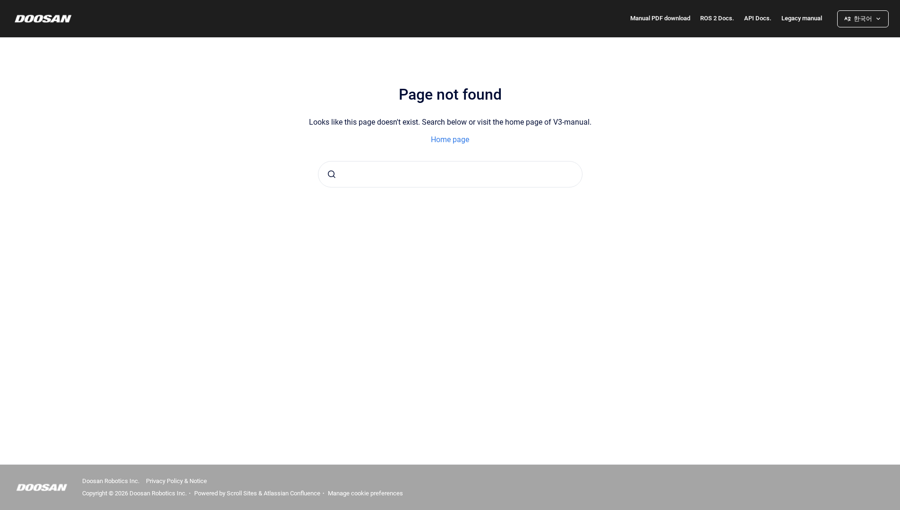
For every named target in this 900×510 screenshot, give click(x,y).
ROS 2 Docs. (717, 18)
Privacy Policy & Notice (176, 480)
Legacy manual (801, 18)
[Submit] (331, 174)
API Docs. (757, 18)
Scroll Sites (242, 493)
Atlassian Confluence (292, 493)
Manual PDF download (660, 18)
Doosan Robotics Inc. (110, 480)
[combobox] (450, 174)
